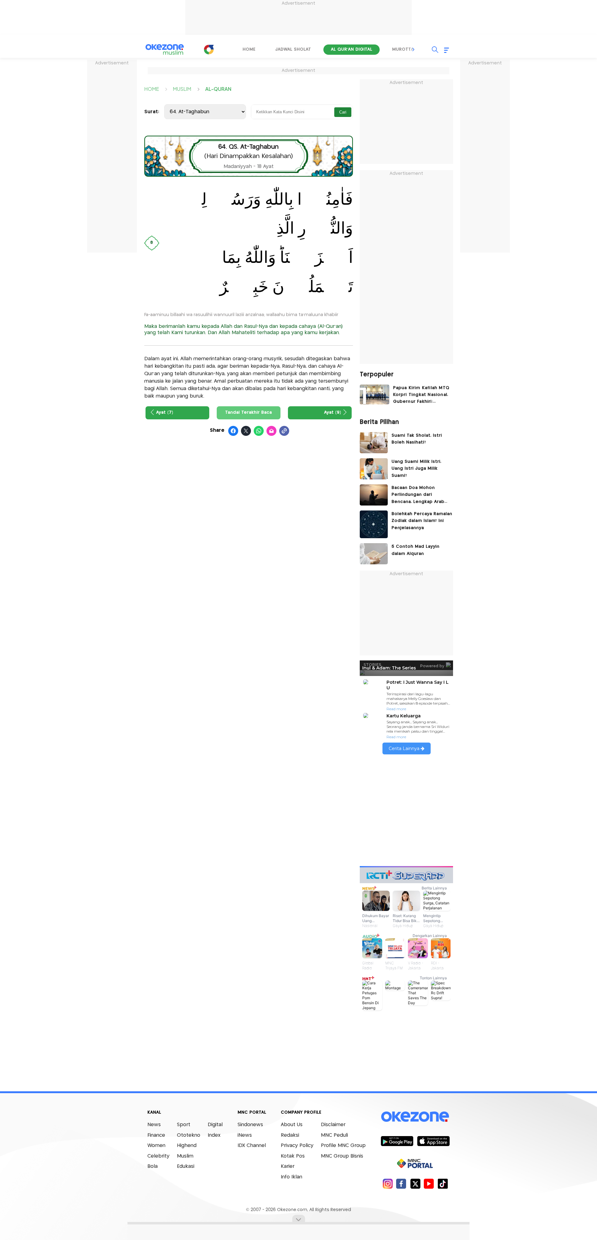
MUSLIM (182, 89)
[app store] (433, 1141)
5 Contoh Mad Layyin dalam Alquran (415, 550)
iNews (245, 1135)
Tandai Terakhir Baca (248, 412)
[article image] (374, 394)
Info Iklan (291, 1177)
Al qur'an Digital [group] (351, 49)
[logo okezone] (415, 1117)
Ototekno (188, 1135)
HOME (151, 89)
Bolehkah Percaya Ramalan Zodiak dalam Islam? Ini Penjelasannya (421, 521)
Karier (287, 1166)
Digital (215, 1124)
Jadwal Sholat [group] (293, 49)
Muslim (185, 1156)
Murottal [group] (404, 49)
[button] (413, 49)
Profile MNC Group (343, 1145)
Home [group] (249, 49)
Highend (187, 1145)
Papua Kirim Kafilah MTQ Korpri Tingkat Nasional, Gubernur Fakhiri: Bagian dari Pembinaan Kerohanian (421, 395)
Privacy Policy (297, 1145)
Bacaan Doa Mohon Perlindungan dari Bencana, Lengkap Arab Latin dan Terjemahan (417, 496)
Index (214, 1135)
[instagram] (387, 1183)
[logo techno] (165, 49)
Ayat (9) (332, 412)
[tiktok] (442, 1183)
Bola (152, 1166)
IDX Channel (252, 1145)
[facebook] (401, 1183)
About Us (292, 1124)
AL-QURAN (218, 89)
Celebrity (158, 1156)
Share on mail (271, 431)
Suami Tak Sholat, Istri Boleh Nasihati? (416, 439)
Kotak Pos (293, 1156)
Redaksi (290, 1135)
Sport (183, 1124)
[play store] (397, 1141)
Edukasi (185, 1166)
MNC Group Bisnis (342, 1156)
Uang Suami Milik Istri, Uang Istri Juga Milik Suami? (416, 468)
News (154, 1124)
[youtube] (429, 1183)
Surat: (151, 112)
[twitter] (415, 1183)
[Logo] (209, 49)
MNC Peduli (334, 1135)
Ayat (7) (164, 412)
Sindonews (250, 1124)
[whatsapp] (259, 431)
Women (156, 1145)
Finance (156, 1135)
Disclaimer (333, 1124)
